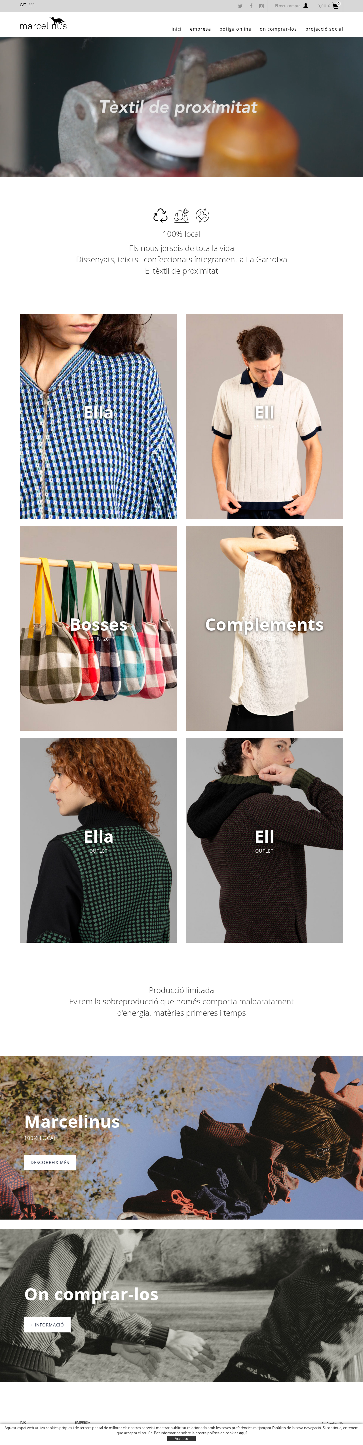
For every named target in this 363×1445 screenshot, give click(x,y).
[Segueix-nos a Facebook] (252, 6)
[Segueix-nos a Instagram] (262, 6)
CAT (23, 4)
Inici (23, 1422)
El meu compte (287, 5)
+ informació (47, 1325)
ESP (31, 4)
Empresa (82, 1422)
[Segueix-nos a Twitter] (241, 6)
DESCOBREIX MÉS (50, 1162)
